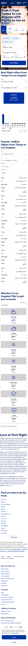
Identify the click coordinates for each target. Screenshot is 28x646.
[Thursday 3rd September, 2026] (15, 123)
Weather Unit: (23, 302)
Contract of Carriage (7, 597)
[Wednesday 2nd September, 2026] (13, 123)
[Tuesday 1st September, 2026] (10, 120)
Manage (14, 642)
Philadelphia (4, 526)
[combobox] (14, 81)
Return (16, 56)
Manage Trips (19, 3)
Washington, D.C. (6, 514)
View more (14, 537)
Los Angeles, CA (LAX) (9, 52)
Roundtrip (6, 38)
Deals (8, 556)
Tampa (3, 528)
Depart (4, 56)
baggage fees (16, 549)
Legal (2, 592)
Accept (14, 637)
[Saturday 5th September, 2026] (20, 123)
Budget (3, 163)
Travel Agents (5, 576)
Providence (4, 530)
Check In (25, 3)
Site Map (3, 583)
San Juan (3, 518)
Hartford (3, 521)
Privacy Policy (15, 633)
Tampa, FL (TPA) (7, 47)
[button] (16, 38)
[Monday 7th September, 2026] (25, 123)
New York (3, 499)
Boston (3, 502)
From (4, 45)
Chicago (3, 523)
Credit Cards (5, 569)
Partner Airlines (5, 573)
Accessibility (5, 595)
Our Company (5, 571)
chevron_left (2, 98)
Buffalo (3, 509)
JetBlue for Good (6, 611)
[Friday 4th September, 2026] (17, 123)
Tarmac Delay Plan (6, 599)
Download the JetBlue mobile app (11, 623)
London (3, 516)
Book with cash (7, 42)
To (3, 50)
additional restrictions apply (16, 551)
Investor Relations (7, 578)
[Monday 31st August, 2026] (8, 123)
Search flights (14, 63)
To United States (18, 556)
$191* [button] (5, 23)
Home (2, 556)
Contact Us (4, 585)
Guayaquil (4, 533)
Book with (3, 169)
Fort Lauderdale (5, 504)
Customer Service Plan (7, 602)
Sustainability (5, 613)
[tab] (3, 30)
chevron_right (26, 98)
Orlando (3, 511)
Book (13, 3)
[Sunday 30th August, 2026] (5, 123)
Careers (4, 581)
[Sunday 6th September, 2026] (22, 123)
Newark (3, 506)
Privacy (3, 604)
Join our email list (7, 620)
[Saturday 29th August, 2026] (3, 119)
